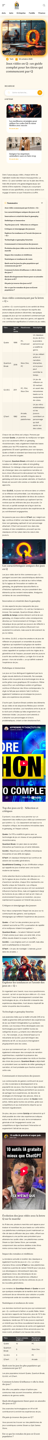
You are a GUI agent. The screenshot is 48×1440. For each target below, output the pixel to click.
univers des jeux (13, 175)
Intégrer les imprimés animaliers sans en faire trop (22, 155)
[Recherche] (44, 5)
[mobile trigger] (4, 5)
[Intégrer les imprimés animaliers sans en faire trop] (24, 143)
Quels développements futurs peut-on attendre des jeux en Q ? (24, 278)
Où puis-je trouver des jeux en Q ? (18, 283)
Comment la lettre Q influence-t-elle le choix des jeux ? (23, 271)
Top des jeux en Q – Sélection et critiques (21, 225)
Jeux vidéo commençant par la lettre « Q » (22, 208)
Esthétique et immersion (15, 220)
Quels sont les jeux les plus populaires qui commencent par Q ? (22, 264)
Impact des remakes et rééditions (18, 255)
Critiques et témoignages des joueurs (20, 229)
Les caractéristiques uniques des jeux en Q (22, 212)
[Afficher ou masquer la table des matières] (30, 203)
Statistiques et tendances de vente (19, 259)
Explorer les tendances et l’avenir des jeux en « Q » (23, 234)
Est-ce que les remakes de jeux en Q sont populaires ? (21, 288)
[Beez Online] (16, 5)
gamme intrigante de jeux (29, 184)
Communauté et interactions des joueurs (21, 244)
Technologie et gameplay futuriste (19, 240)
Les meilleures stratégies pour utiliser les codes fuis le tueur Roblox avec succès (23, 123)
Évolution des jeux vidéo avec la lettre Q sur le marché (23, 249)
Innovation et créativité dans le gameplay (21, 216)
